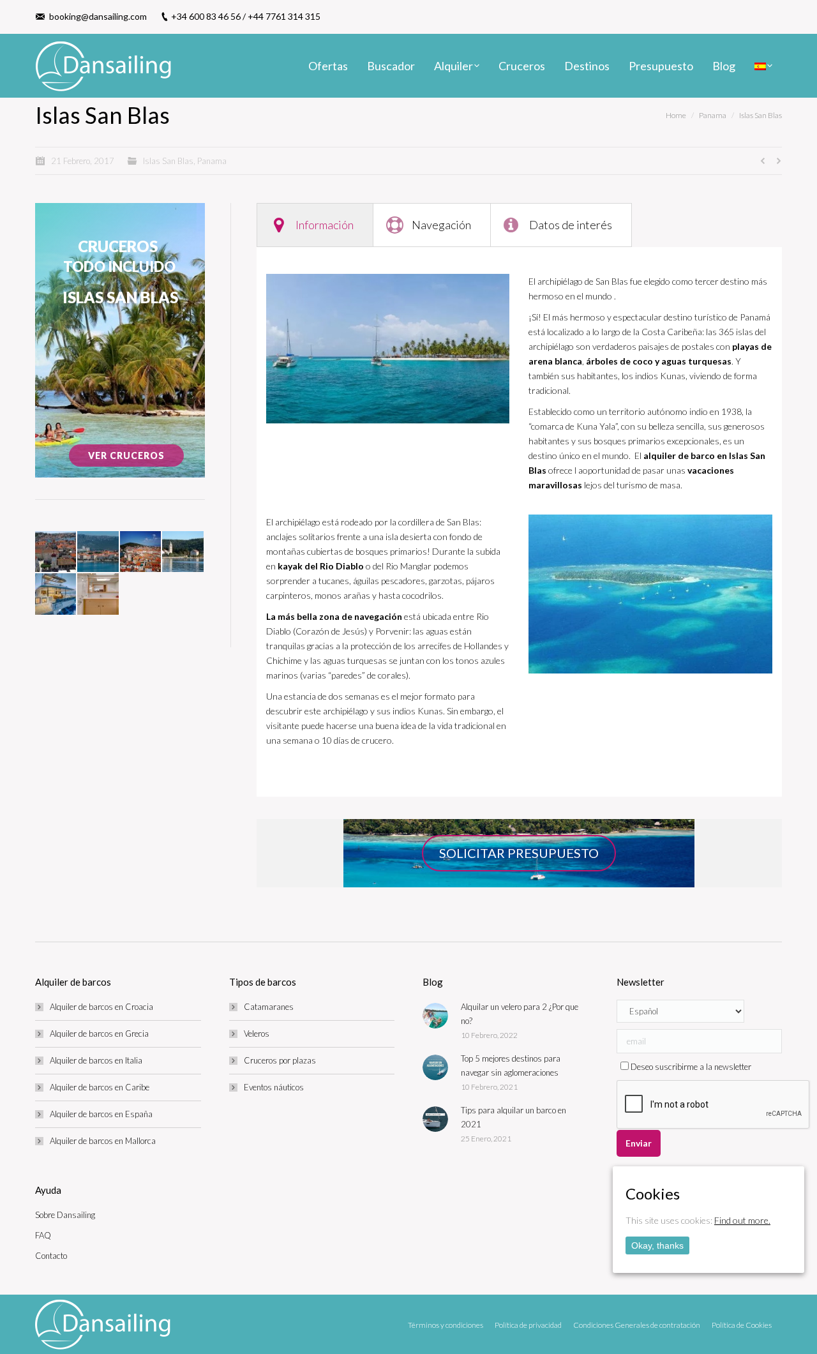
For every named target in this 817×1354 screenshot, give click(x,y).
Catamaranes (269, 1007)
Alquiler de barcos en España (101, 1114)
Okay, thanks (657, 1245)
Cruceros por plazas (280, 1060)
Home (676, 115)
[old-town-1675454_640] (56, 552)
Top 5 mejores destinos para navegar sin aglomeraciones (510, 1065)
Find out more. (742, 1220)
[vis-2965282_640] (183, 552)
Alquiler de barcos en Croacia (101, 1007)
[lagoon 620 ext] (56, 594)
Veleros (256, 1033)
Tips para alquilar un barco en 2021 (513, 1117)
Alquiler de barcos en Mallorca (103, 1141)
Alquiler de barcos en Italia (96, 1060)
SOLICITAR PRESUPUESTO (519, 853)
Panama (712, 115)
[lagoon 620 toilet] (98, 594)
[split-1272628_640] (141, 552)
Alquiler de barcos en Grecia (99, 1033)
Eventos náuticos (274, 1087)
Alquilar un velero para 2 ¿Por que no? (519, 1014)
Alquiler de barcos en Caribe (99, 1087)
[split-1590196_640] (98, 552)
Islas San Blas (760, 115)
